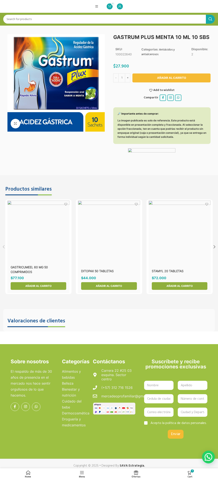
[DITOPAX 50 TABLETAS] (109, 232)
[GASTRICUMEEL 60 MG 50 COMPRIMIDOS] (38, 232)
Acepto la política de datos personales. (179, 423)
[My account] (120, 6)
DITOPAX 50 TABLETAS (97, 271)
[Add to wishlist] (65, 204)
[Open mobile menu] (96, 6)
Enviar (175, 434)
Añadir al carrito (171, 77)
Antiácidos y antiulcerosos (158, 52)
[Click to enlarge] (15, 123)
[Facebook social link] (163, 98)
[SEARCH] (210, 19)
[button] (38, 286)
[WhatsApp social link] (178, 98)
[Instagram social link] (170, 98)
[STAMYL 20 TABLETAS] (180, 232)
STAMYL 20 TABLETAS (168, 271)
